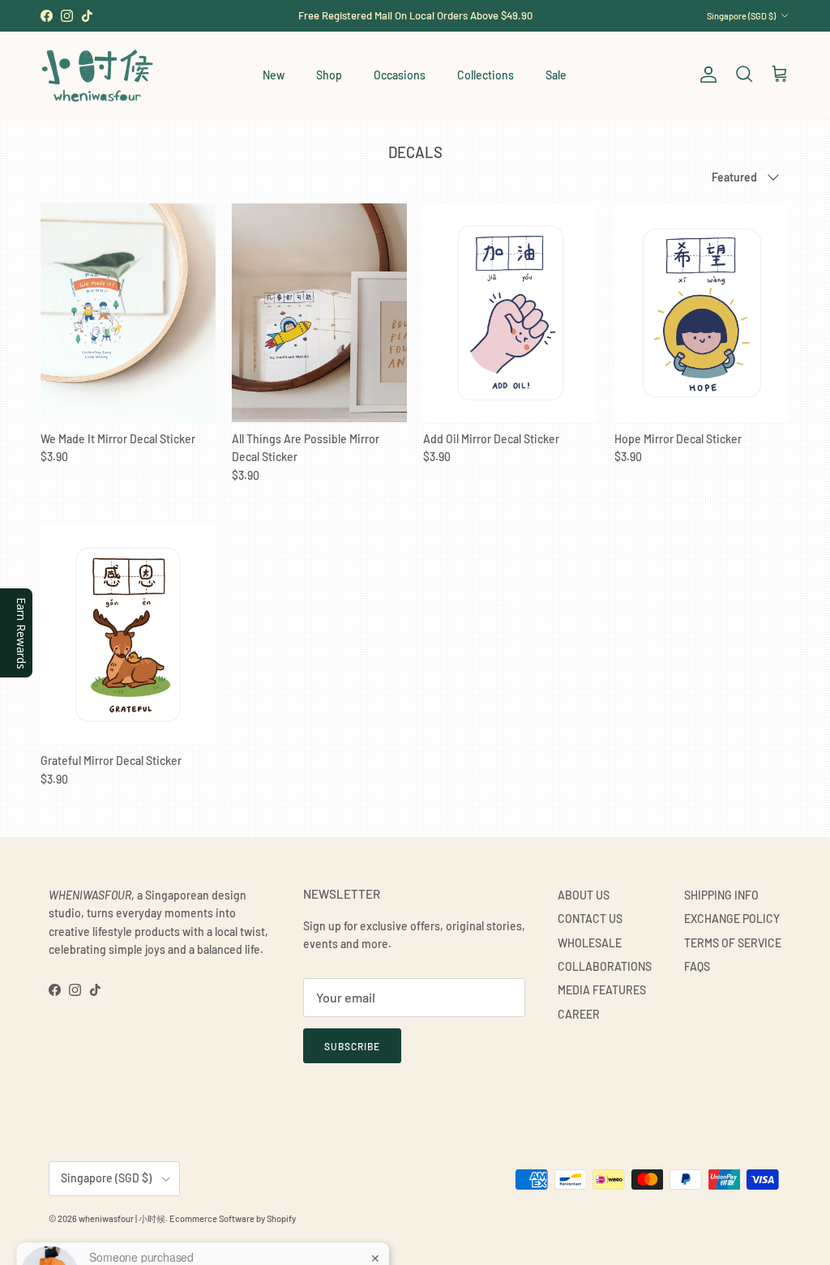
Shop (329, 75)
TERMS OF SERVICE (732, 943)
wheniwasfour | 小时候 (122, 1218)
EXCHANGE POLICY (732, 918)
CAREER (579, 1014)
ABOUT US (584, 895)
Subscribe (352, 1046)
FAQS (697, 966)
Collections (485, 75)
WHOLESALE (590, 943)
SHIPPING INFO (721, 895)
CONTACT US (590, 918)
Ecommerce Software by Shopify (232, 1218)
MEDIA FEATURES (602, 990)
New (274, 75)
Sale (556, 75)
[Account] (705, 74)
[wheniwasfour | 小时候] (97, 75)
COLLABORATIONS (605, 966)
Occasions (400, 75)
